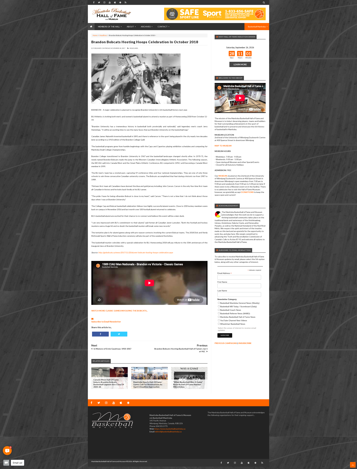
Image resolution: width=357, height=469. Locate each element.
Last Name (222, 291)
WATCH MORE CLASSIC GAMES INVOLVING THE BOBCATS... (119, 310)
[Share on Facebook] (100, 334)
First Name (222, 282)
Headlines (103, 35)
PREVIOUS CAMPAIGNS (226, 343)
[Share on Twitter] (119, 334)
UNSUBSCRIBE (244, 343)
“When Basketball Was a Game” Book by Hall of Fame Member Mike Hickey (188, 384)
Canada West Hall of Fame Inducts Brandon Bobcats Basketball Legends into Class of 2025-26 (108, 383)
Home (95, 35)
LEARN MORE (240, 64)
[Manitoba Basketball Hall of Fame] (112, 14)
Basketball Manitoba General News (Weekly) (240, 303)
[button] (7, 450)
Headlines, (134, 48)
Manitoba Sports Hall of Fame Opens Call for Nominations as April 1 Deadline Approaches (147, 384)
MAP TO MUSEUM (223, 145)
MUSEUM (223, 176)
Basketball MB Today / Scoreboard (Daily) (238, 306)
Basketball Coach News (230, 310)
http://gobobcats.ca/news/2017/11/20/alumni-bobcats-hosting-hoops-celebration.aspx (135, 252)
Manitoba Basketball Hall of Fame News (237, 317)
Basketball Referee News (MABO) (235, 313)
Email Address (224, 273)
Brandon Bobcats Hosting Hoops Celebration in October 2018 (144, 42)
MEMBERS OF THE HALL (109, 26)
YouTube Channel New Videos (233, 320)
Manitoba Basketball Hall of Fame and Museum (108, 461)
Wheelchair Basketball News (232, 324)
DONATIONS (247, 192)
